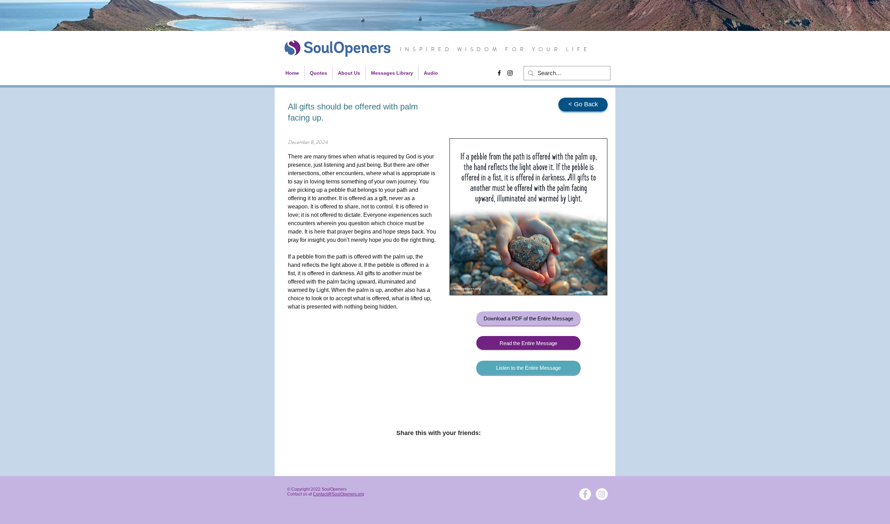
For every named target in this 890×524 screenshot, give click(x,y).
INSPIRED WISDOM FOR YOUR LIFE (495, 49)
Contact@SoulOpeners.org (338, 494)
